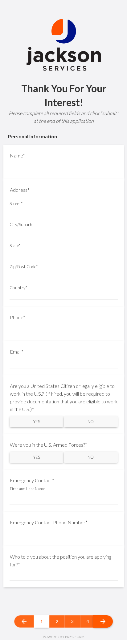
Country (18, 288)
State (15, 245)
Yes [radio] (36, 421)
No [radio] (91, 421)
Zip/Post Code (24, 266)
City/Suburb (21, 224)
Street (16, 203)
